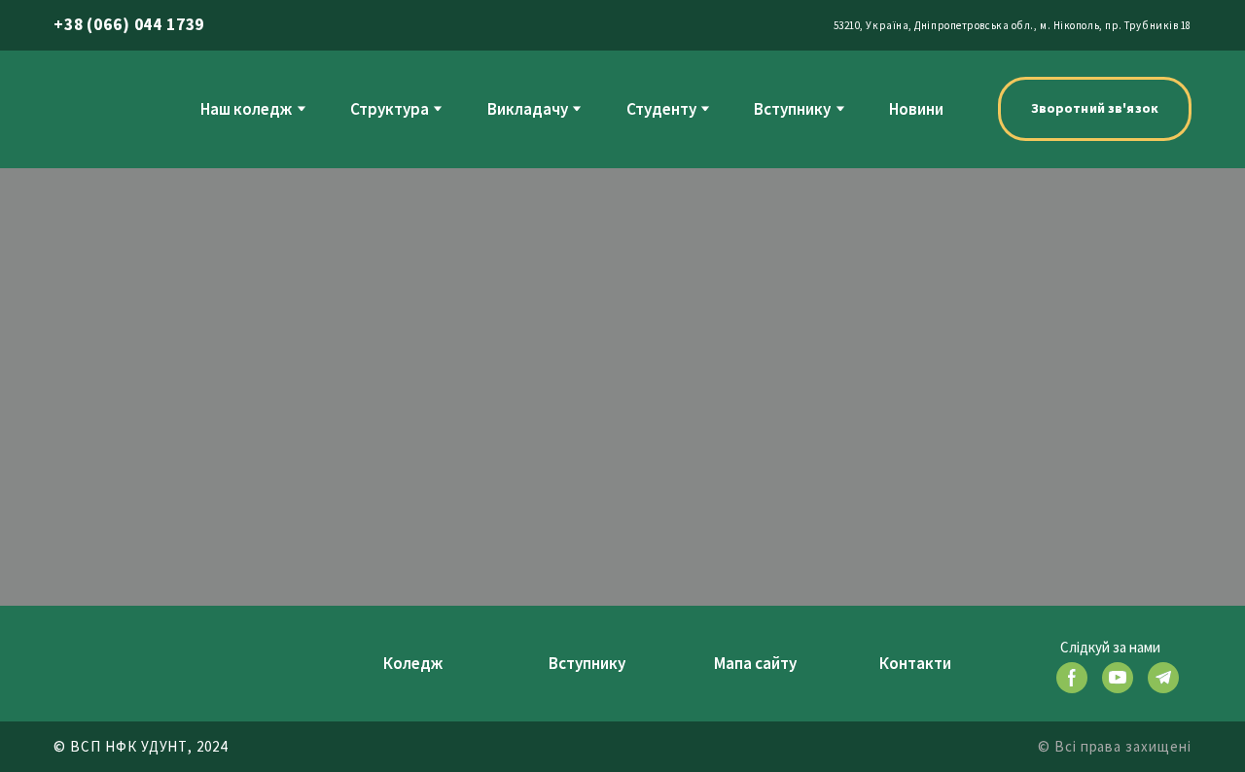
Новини (916, 109)
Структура (389, 109)
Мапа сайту (755, 663)
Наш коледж (246, 109)
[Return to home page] (89, 108)
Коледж (413, 663)
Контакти (915, 663)
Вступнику (792, 109)
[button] (1095, 109)
